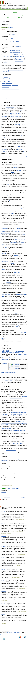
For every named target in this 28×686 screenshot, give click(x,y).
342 (10, 35)
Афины (11, 43)
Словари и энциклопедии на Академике (12, 5)
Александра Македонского (15, 113)
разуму (3, 269)
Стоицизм (23, 497)
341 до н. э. (19, 54)
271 (10, 41)
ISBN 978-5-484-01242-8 (16, 398)
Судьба (3, 338)
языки (17, 326)
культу (24, 294)
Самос (11, 38)
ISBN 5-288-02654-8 (11, 450)
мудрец (3, 296)
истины (15, 167)
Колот (11, 52)
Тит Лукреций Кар (8, 380)
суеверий (20, 255)
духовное (12, 263)
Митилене (3, 122)
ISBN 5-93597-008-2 (18, 443)
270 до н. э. (6, 56)
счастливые (21, 242)
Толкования (7, 15)
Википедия (14, 12)
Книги (7, 17)
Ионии (12, 116)
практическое (4, 228)
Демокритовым (19, 61)
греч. (7, 54)
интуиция (13, 213)
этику (24, 59)
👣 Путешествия (3, 634)
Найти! (24, 8)
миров (23, 234)
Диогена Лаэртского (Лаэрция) (15, 70)
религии (3, 256)
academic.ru (5, 2)
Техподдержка (9, 632)
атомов (10, 237)
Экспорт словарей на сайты (5, 636)
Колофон (4, 116)
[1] (23, 151)
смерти (17, 256)
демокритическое (5, 233)
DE (20, 1)
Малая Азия (18, 116)
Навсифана (17, 146)
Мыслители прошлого (6, 428)
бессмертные (13, 242)
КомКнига (24, 396)
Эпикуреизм (4, 363)
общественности (6, 294)
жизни (18, 228)
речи (16, 313)
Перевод (10, 27)
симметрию (17, 272)
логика (3, 231)
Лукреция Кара (5, 71)
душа (6, 247)
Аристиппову (19, 59)
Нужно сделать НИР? (13, 488)
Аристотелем (11, 168)
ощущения (18, 170)
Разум (12, 172)
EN (17, 1)
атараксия (12, 48)
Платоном (3, 168)
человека (8, 282)
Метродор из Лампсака (15, 50)
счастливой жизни (18, 46)
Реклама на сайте (16, 632)
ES (23, 1)
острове (8, 107)
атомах (4, 62)
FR (26, 1)
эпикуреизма (16, 58)
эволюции (23, 332)
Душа (2, 341)
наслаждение (4, 261)
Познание (3, 253)
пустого (16, 239)
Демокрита (4, 149)
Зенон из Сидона (16, 52)
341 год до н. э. (16, 35)
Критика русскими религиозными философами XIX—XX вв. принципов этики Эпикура (14, 423)
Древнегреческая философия (8, 372)
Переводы (20, 15)
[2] (7, 195)
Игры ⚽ (20, 17)
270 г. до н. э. (4, 137)
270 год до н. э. (16, 41)
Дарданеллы (18, 124)
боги (2, 244)
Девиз (8, 297)
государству (19, 294)
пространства (22, 239)
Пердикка (3, 111)
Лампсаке (20, 122)
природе (16, 231)
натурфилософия (14, 230)
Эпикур (17, 364)
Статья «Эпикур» (9, 357)
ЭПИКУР (3, 536)
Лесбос (14, 122)
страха (16, 255)
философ (3, 492)
